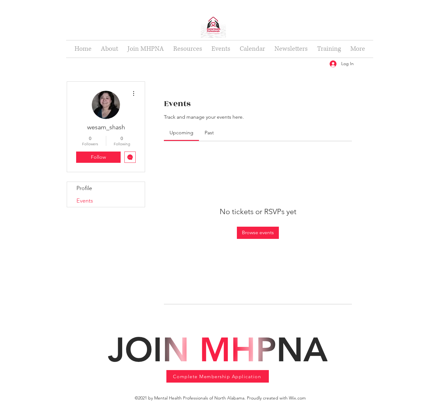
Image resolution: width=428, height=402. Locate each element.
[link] (181, 133)
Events (84, 200)
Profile (84, 188)
